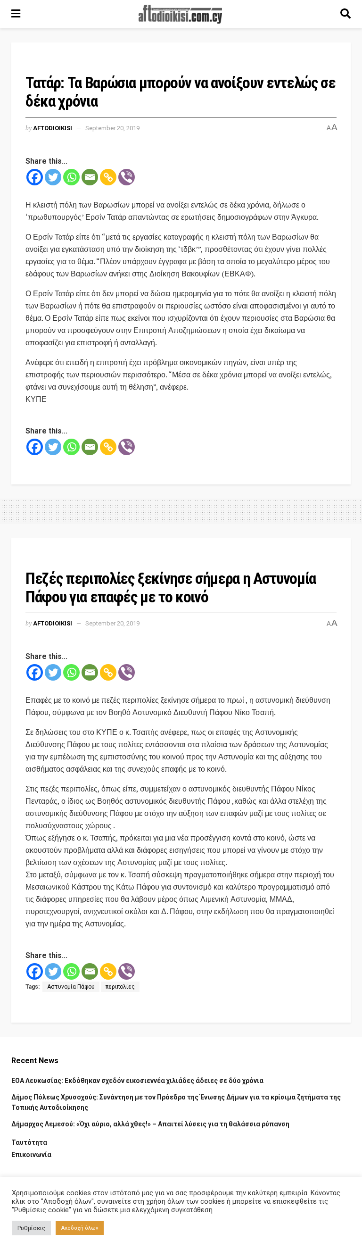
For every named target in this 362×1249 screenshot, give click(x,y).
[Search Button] (345, 14)
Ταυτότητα (29, 1142)
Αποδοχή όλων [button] (79, 1228)
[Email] (90, 177)
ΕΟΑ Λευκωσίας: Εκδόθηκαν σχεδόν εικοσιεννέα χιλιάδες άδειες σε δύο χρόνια (137, 1080)
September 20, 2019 (112, 128)
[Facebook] (34, 177)
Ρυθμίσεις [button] (31, 1228)
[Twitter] (53, 177)
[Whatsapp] (71, 177)
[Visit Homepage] (180, 14)
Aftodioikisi (52, 128)
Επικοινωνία (31, 1154)
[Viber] (126, 177)
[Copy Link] (108, 177)
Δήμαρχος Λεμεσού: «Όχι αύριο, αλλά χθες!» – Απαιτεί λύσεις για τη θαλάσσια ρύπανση (150, 1124)
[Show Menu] (15, 14)
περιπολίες (120, 986)
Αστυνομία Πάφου (71, 986)
